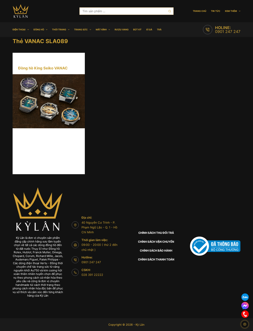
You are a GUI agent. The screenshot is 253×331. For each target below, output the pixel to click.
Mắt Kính (101, 29)
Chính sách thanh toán (156, 259)
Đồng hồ (39, 29)
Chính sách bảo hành (156, 250)
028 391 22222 (92, 275)
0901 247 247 (227, 31)
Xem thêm (231, 11)
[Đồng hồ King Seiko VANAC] (49, 101)
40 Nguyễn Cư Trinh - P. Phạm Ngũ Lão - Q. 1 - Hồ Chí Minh (99, 227)
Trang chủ (199, 11)
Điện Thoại (19, 29)
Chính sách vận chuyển (156, 241)
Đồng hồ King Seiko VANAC (43, 68)
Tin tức (215, 11)
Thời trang (59, 29)
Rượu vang (122, 29)
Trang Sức (81, 29)
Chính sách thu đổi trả (156, 233)
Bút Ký (137, 29)
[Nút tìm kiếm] (170, 11)
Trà (159, 29)
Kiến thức (24, 60)
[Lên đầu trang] (244, 324)
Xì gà (149, 29)
